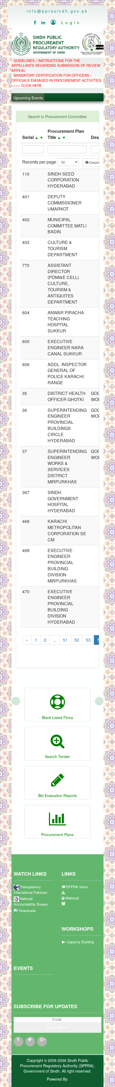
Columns (96, 162)
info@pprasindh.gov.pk (57, 11)
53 (88, 640)
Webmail (71, 898)
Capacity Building (80, 942)
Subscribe (55, 1027)
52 (76, 640)
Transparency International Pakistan (30, 889)
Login (66, 22)
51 (65, 640)
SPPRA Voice (77, 886)
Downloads (27, 910)
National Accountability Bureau (31, 901)
